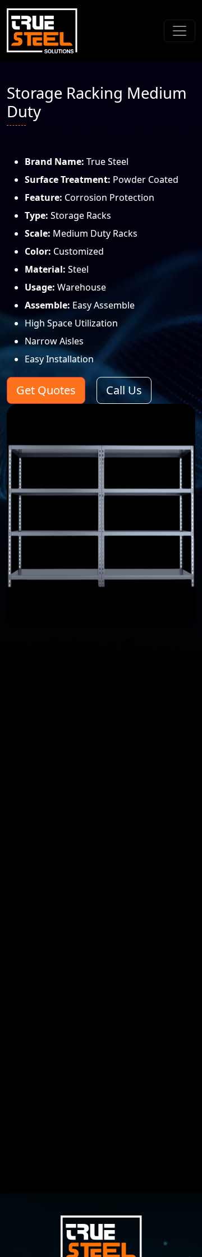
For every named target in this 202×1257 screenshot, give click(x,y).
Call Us (124, 390)
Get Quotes (46, 390)
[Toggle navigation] (179, 31)
